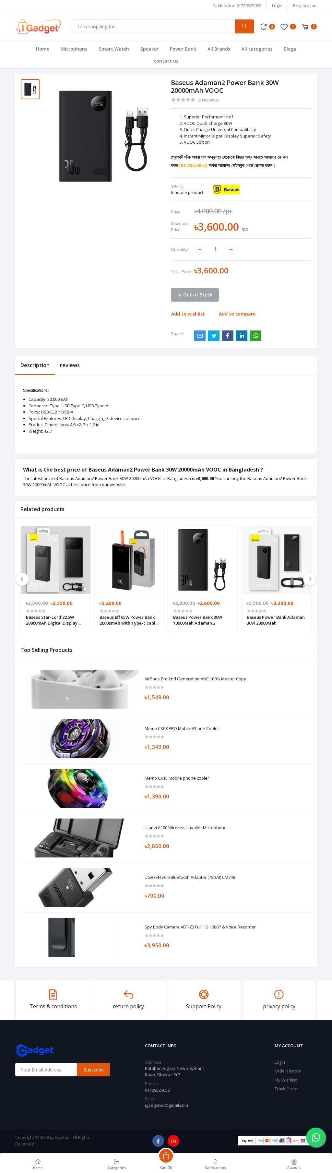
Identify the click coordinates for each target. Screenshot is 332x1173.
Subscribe (94, 1070)
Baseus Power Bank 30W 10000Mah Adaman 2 (197, 620)
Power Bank (183, 49)
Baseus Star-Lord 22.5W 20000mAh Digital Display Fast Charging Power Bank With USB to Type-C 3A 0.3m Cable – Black (54, 620)
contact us (166, 61)
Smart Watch (114, 49)
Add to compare (237, 314)
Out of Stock (197, 295)
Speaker (149, 49)
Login (277, 5)
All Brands (219, 49)
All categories (257, 49)
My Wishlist (286, 1080)
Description (35, 365)
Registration (305, 5)
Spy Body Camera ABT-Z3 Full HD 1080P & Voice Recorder (200, 927)
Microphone (74, 49)
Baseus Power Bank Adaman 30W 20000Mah (276, 620)
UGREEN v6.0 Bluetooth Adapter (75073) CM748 (190, 877)
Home (42, 49)
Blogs (290, 49)
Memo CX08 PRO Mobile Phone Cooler (182, 728)
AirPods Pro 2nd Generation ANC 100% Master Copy (195, 679)
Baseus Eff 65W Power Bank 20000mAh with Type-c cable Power (129, 620)
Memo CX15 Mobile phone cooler (177, 778)
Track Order (286, 1089)
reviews (70, 365)
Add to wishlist (188, 314)
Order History (288, 1071)
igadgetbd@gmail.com (166, 1105)
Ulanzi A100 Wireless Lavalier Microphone (186, 828)
